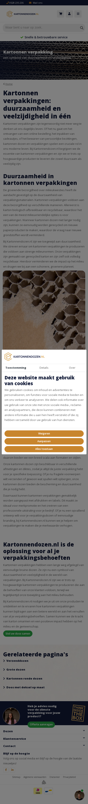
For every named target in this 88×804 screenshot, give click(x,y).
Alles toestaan (44, 449)
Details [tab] (44, 368)
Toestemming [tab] (15, 368)
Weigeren (44, 433)
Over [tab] (72, 368)
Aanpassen (44, 441)
